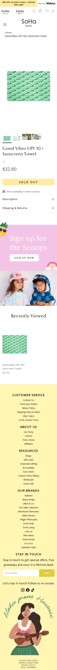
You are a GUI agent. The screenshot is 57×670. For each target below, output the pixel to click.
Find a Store (29, 439)
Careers (28, 435)
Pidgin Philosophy (28, 519)
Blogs (28, 455)
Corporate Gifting (28, 463)
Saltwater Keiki (28, 547)
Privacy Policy (28, 665)
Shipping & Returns (14, 208)
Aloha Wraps (28, 499)
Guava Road (28, 539)
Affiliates (28, 443)
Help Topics (28, 416)
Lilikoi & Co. (28, 503)
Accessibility (28, 467)
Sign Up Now (24, 257)
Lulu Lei (28, 531)
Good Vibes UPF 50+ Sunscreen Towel (26, 35)
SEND (46, 573)
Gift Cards (28, 459)
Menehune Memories (28, 511)
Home (8, 32)
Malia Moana (28, 515)
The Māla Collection (28, 507)
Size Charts (28, 471)
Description (9, 199)
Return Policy (28, 408)
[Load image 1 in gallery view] (28, 86)
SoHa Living (28, 527)
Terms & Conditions (28, 663)
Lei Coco (28, 543)
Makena (29, 495)
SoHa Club (28, 483)
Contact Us (28, 400)
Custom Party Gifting (28, 475)
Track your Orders (28, 404)
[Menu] (5, 24)
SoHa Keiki (28, 523)
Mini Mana (28, 535)
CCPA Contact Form (28, 420)
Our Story (28, 431)
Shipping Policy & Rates (28, 412)
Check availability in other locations (23, 191)
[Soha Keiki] (28, 23)
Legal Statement (28, 667)
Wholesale (28, 479)
